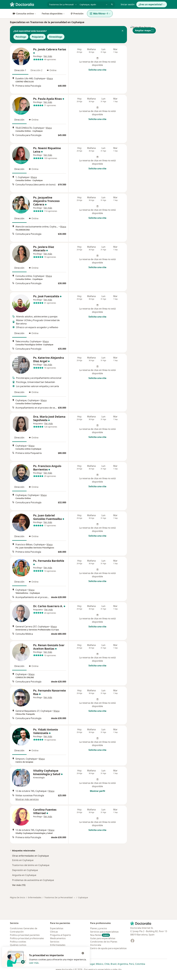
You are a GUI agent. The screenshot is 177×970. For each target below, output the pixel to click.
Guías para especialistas (102, 938)
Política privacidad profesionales (27, 938)
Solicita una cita (97, 69)
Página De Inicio (17, 897)
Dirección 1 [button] (20, 70)
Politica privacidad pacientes (25, 935)
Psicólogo (21, 36)
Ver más (48, 56)
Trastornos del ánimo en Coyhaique (30, 865)
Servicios (54, 941)
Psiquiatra (37, 36)
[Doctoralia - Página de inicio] (27, 4)
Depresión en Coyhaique (25, 870)
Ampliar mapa (143, 30)
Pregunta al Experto (60, 935)
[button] (122, 31)
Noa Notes (99, 935)
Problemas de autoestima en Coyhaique (33, 880)
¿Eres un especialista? (150, 4)
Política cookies (18, 941)
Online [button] (53, 70)
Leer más (34, 962)
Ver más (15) (18, 885)
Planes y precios (98, 928)
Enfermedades (34, 897)
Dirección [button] (19, 119)
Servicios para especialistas (104, 931)
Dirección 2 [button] (36, 70)
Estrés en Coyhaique (22, 860)
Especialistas (56, 928)
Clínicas (54, 931)
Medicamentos (58, 938)
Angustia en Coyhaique (24, 875)
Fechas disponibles (52, 13)
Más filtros (100, 13)
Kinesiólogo (55, 36)
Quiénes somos (18, 944)
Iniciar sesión (128, 4)
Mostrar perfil (97, 791)
